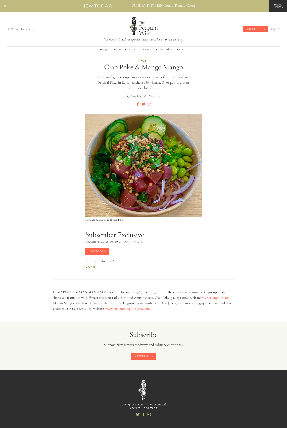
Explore (182, 49)
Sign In (275, 29)
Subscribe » (256, 29)
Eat (158, 49)
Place (117, 49)
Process (130, 49)
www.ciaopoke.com (216, 298)
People (104, 49)
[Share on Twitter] (143, 104)
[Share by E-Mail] (149, 104)
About (135, 408)
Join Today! (97, 251)
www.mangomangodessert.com (127, 309)
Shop (169, 49)
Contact (150, 408)
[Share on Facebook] (137, 104)
